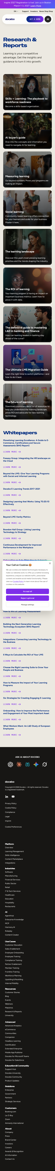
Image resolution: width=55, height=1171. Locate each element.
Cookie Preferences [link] (13, 827)
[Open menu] (48, 19)
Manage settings (27, 605)
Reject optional (27, 598)
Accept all (27, 591)
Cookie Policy (18, 581)
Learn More (35, 5)
